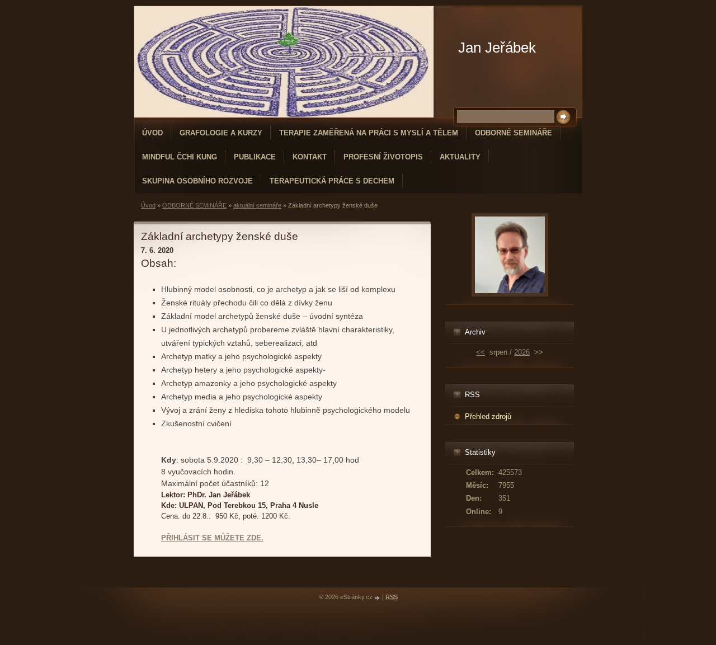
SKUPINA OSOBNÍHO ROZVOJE (197, 181)
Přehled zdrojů (488, 416)
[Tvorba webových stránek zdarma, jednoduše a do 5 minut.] (378, 597)
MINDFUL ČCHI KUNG (179, 157)
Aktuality (460, 157)
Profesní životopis (383, 157)
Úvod (152, 133)
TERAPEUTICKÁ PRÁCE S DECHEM (332, 181)
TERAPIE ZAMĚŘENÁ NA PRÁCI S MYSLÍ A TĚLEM (368, 133)
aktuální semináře (257, 205)
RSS (391, 597)
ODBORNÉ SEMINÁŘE (513, 133)
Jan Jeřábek (497, 47)
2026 (522, 352)
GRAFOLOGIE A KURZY (221, 133)
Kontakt (310, 157)
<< (480, 352)
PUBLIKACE (255, 157)
